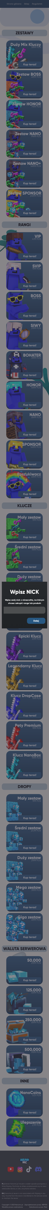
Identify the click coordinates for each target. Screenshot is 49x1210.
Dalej (36, 620)
